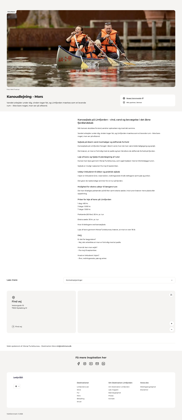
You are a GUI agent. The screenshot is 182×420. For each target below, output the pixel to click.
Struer (79, 402)
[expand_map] (171, 294)
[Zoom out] (171, 329)
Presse (111, 396)
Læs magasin (113, 390)
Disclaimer (144, 390)
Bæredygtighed (114, 393)
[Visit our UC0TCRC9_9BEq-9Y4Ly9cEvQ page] (91, 364)
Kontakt (111, 399)
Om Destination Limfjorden (119, 387)
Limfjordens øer (83, 387)
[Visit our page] (78, 364)
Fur (78, 393)
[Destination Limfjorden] (18, 377)
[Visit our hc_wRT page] (97, 364)
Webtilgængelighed (148, 387)
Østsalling (80, 399)
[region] (126, 312)
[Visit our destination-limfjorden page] (103, 364)
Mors (79, 396)
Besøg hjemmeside (133, 98)
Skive (79, 390)
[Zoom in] (171, 323)
